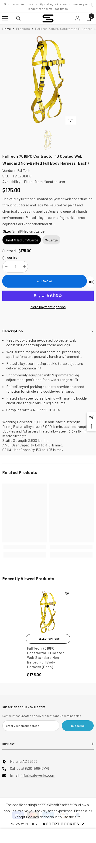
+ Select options (48, 638)
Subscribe (77, 725)
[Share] (90, 282)
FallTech (24, 170)
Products (23, 29)
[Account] (77, 18)
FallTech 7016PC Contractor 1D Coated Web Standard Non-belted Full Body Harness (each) (46, 657)
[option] (48, 79)
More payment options (48, 307)
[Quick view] (66, 593)
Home (6, 29)
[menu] (5, 18)
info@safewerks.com (38, 775)
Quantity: (10, 257)
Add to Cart (44, 281)
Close (92, 5)
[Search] (18, 18)
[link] (24, 547)
